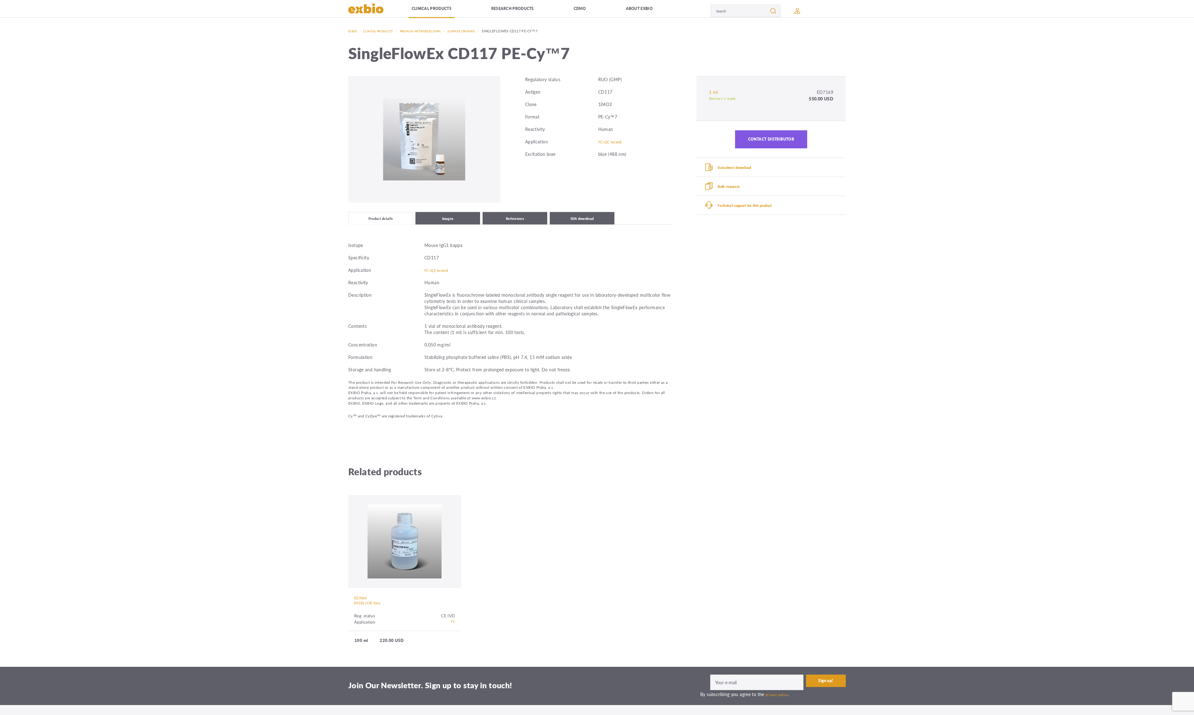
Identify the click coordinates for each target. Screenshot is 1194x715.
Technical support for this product (755, 218)
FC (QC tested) (613, 141)
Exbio (353, 31)
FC (452, 629)
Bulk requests (735, 196)
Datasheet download (742, 173)
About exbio (648, 10)
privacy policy (779, 702)
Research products (525, 10)
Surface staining (481, 31)
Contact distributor (771, 141)
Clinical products (441, 10)
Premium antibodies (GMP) (432, 31)
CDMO (591, 10)
